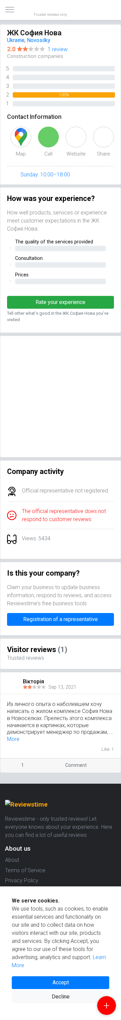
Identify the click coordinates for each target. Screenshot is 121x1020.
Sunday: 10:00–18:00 (45, 174)
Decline (61, 996)
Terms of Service (25, 870)
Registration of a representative (60, 619)
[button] (115, 681)
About (12, 860)
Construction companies (35, 56)
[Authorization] (113, 5)
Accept (60, 982)
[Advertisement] (60, 396)
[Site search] (107, 10)
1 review (58, 49)
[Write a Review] (106, 1005)
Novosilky (38, 40)
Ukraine (16, 40)
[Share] (105, 765)
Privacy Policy (21, 880)
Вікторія (33, 681)
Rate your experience (60, 302)
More (13, 739)
